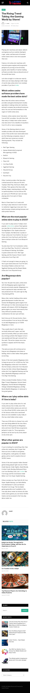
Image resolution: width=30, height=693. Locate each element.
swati (8, 23)
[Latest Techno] (15, 2)
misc (3, 9)
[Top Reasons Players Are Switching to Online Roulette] (15, 581)
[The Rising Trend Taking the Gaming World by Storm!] (15, 37)
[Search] (27, 3)
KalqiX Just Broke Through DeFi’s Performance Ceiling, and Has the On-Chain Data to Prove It (14, 544)
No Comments (6, 25)
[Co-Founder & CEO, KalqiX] (15, 559)
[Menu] (3, 3)
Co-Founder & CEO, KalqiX (10, 568)
